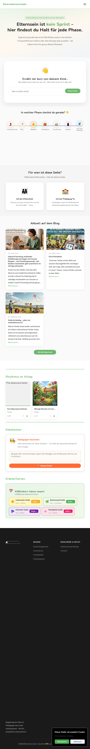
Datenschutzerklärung (70, 546)
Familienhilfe (38, 555)
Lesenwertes (38, 550)
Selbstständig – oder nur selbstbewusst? (19, 321)
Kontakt (64, 550)
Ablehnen (77, 742)
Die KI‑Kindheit (55, 256)
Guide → (36, 501)
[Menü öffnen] (84, 4)
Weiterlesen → (14, 286)
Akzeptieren (62, 742)
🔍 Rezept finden (45, 466)
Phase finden (72, 91)
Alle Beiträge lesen (45, 352)
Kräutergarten (39, 559)
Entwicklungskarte (40, 546)
